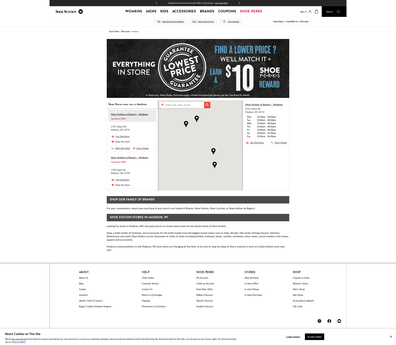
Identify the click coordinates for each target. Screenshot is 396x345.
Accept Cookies (315, 336)
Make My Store (122, 141)
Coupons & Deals (301, 277)
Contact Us (147, 289)
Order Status (278, 21)
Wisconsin (125, 31)
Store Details (142, 148)
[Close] (391, 336)
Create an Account (205, 283)
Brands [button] (207, 11)
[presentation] (310, 11)
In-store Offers (251, 283)
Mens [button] (151, 11)
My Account (202, 277)
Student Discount (204, 306)
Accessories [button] (184, 11)
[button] (207, 105)
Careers (82, 289)
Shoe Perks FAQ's (204, 289)
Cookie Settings (293, 336)
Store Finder (114, 31)
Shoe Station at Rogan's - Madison (129, 114)
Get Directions (122, 136)
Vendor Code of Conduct (91, 300)
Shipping (146, 300)
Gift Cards (304, 21)
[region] (198, 337)
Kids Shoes (298, 294)
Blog (81, 283)
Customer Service (150, 283)
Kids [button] (164, 11)
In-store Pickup (252, 289)
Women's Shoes (300, 283)
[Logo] (69, 11)
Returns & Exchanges (152, 294)
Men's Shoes (299, 289)
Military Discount (204, 294)
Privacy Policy (19, 341)
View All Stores (252, 277)
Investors (83, 294)
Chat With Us (291, 21)
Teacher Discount (204, 300)
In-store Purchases (253, 294)
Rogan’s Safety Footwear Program (95, 306)
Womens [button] (133, 11)
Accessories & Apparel (303, 300)
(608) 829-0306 (122, 148)
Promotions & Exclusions (154, 306)
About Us (83, 277)
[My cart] (318, 12)
